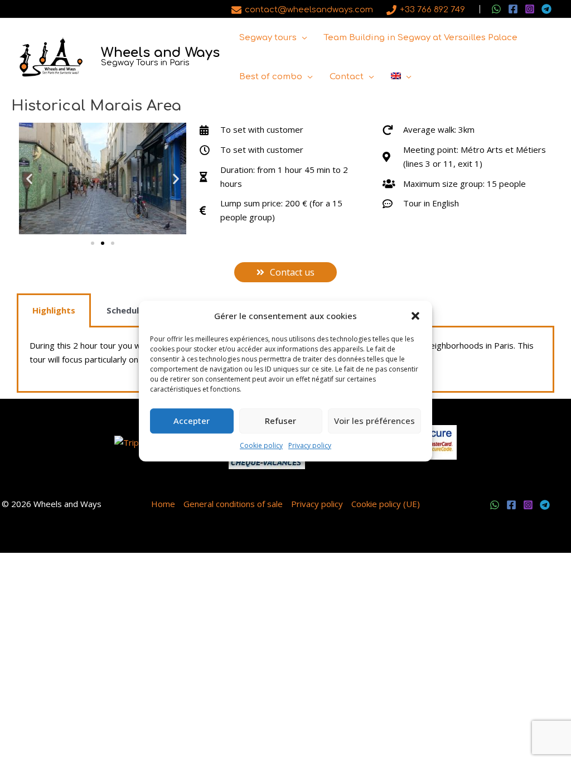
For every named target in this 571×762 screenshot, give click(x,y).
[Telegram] (546, 9)
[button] (415, 316)
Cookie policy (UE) (385, 503)
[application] (302, 37)
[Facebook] (513, 9)
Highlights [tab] (53, 310)
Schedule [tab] (125, 310)
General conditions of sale (233, 503)
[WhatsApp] (496, 9)
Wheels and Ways (160, 52)
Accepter (191, 421)
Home (163, 503)
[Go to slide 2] (102, 243)
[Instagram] (530, 9)
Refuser (280, 421)
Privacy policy (309, 445)
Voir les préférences (374, 421)
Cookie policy (261, 445)
